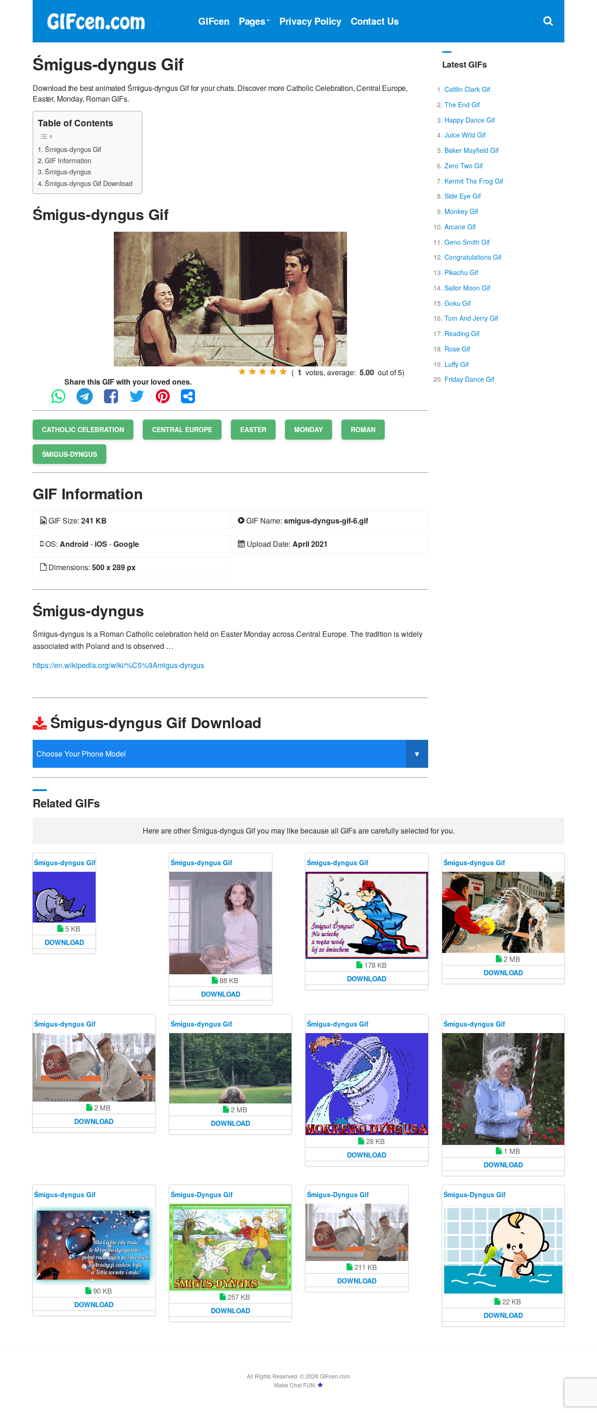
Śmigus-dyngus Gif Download (88, 183)
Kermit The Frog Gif (473, 181)
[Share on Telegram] (89, 400)
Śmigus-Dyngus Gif (202, 1194)
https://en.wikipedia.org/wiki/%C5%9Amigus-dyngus (118, 665)
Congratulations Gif (472, 257)
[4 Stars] (273, 371)
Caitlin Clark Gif (467, 89)
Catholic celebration (83, 429)
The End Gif (462, 104)
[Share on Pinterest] (167, 400)
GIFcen (213, 21)
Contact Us (375, 21)
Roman (363, 429)
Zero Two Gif (463, 165)
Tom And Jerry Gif (471, 318)
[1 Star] (242, 371)
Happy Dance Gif (469, 119)
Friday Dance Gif (469, 379)
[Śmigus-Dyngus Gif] (230, 1247)
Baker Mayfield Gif (471, 150)
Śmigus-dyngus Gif (73, 149)
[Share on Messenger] (192, 400)
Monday (308, 429)
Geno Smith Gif (467, 242)
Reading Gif (461, 333)
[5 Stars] (283, 371)
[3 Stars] (262, 371)
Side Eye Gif (462, 195)
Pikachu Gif (461, 272)
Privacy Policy (310, 21)
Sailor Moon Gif (467, 287)
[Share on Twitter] (141, 400)
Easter (253, 429)
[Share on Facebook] (115, 400)
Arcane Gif (460, 226)
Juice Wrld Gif (465, 134)
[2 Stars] (252, 371)
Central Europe (182, 429)
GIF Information (68, 160)
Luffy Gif (456, 364)
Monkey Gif (461, 211)
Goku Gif (457, 303)
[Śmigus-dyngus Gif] (230, 298)
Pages (252, 21)
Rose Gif (457, 348)
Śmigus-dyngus (68, 171)
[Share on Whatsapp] (63, 400)
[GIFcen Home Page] (95, 19)
